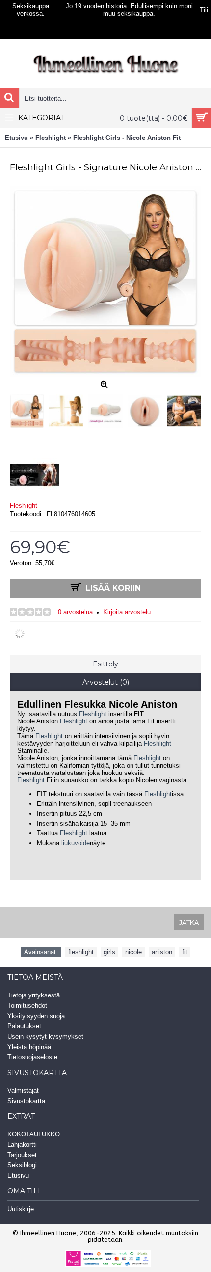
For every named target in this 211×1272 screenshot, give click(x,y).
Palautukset (24, 1026)
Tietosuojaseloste (32, 1057)
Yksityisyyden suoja (36, 1016)
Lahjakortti (22, 1144)
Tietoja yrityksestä (33, 995)
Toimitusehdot (27, 1005)
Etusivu (18, 1175)
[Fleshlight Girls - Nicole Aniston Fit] (29, 408)
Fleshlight (23, 505)
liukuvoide (75, 843)
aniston (162, 952)
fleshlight (81, 952)
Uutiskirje (20, 1209)
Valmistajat (23, 1090)
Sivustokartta (26, 1101)
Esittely (105, 664)
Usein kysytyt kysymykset (45, 1036)
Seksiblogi (22, 1165)
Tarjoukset (22, 1155)
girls (109, 952)
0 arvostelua (75, 612)
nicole (133, 952)
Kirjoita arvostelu (127, 612)
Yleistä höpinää (29, 1047)
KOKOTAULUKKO (33, 1134)
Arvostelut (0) (105, 682)
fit (184, 952)
